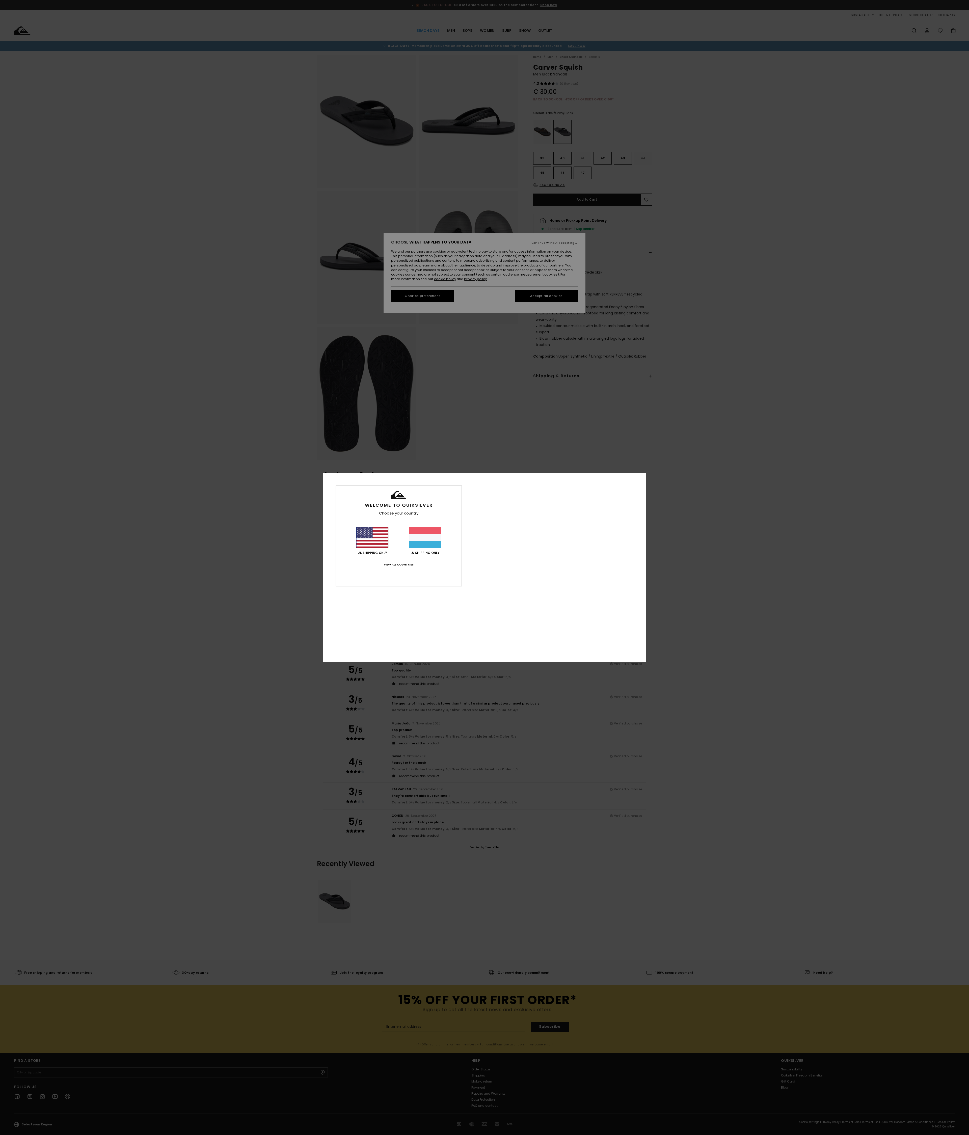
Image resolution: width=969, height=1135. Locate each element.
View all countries (399, 564)
